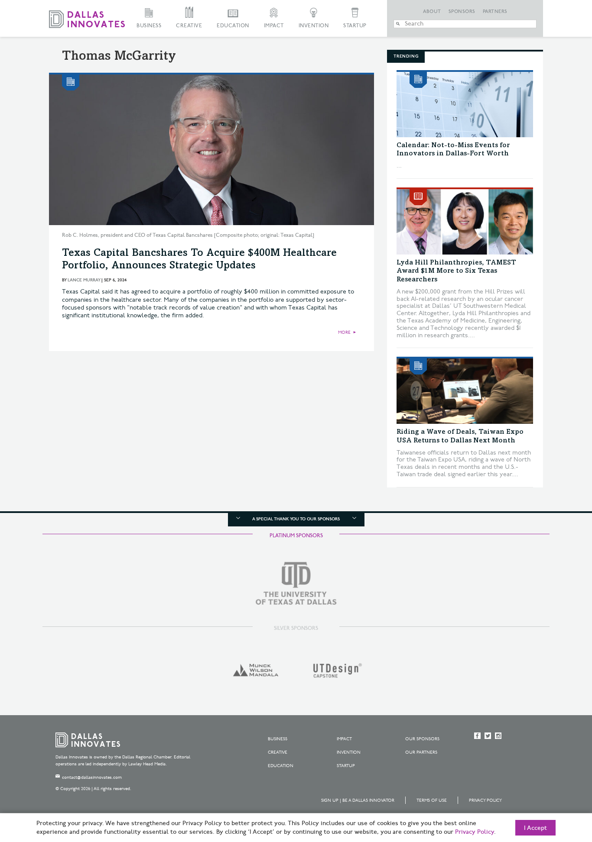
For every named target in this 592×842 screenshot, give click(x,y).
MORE (344, 332)
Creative (189, 26)
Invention (314, 26)
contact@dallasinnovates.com (92, 777)
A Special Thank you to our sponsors (296, 519)
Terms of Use (431, 800)
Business (149, 26)
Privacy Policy (485, 800)
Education (233, 26)
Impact (274, 26)
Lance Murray (84, 280)
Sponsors (462, 12)
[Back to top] (558, 787)
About (432, 12)
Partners (495, 12)
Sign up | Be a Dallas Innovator (357, 800)
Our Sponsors (422, 739)
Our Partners (421, 752)
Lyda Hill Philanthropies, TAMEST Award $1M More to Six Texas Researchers (456, 271)
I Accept (535, 828)
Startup (355, 26)
